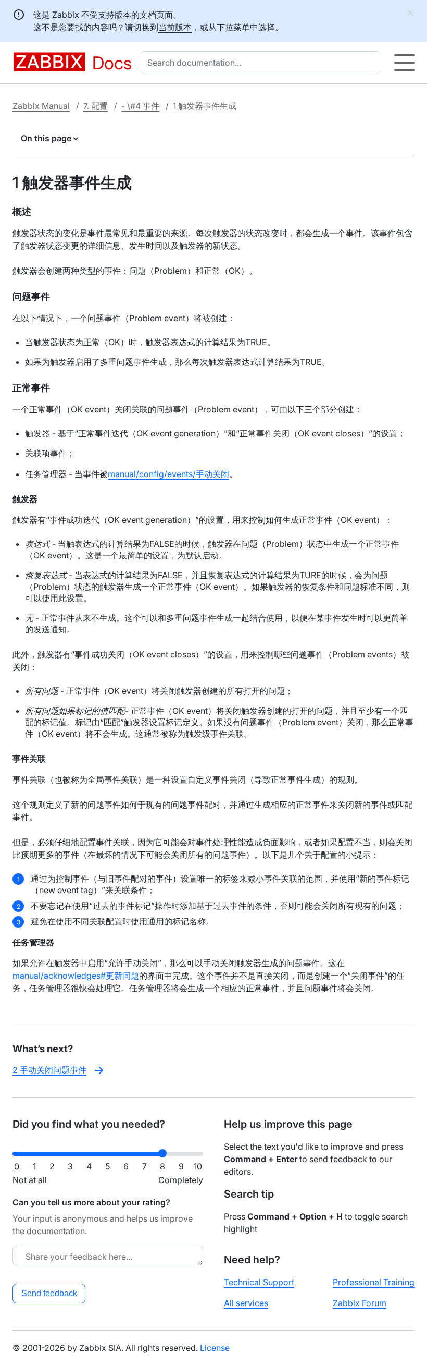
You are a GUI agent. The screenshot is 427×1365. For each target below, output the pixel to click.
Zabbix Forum (359, 1303)
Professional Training (374, 1282)
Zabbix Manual (41, 106)
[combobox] (262, 62)
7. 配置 (95, 106)
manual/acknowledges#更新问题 (75, 975)
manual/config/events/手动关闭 (168, 474)
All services (246, 1303)
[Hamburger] (404, 62)
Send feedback (49, 1293)
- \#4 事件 (140, 106)
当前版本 (175, 27)
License (215, 1348)
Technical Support (259, 1282)
